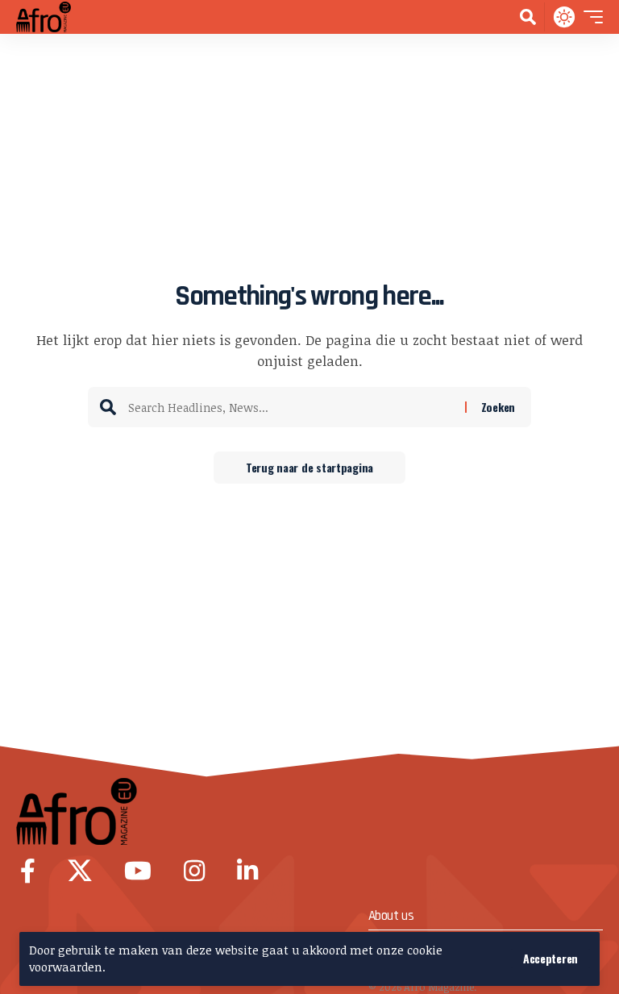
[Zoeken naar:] (290, 407)
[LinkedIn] (247, 871)
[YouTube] (138, 871)
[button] (550, 958)
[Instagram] (194, 871)
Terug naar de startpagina (309, 467)
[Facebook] (27, 871)
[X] (80, 871)
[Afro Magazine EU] (46, 17)
